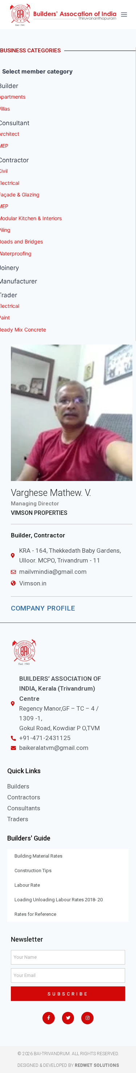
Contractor (49, 535)
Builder (21, 535)
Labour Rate (27, 885)
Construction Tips (33, 870)
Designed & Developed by (68, 1065)
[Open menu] (124, 14)
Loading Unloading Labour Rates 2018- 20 (59, 899)
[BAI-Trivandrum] (63, 14)
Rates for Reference (35, 914)
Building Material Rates (38, 856)
